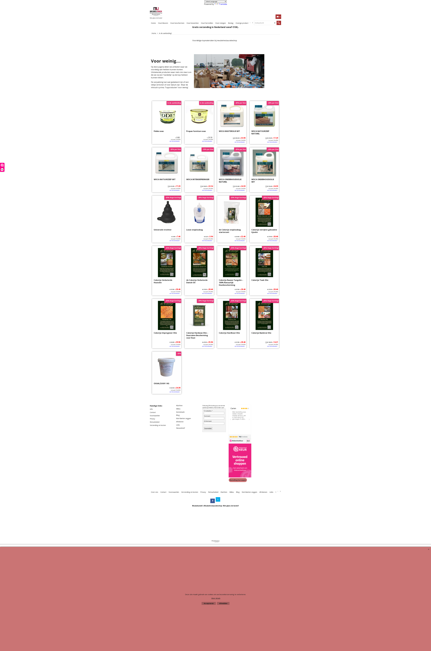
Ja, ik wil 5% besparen (235, 77)
